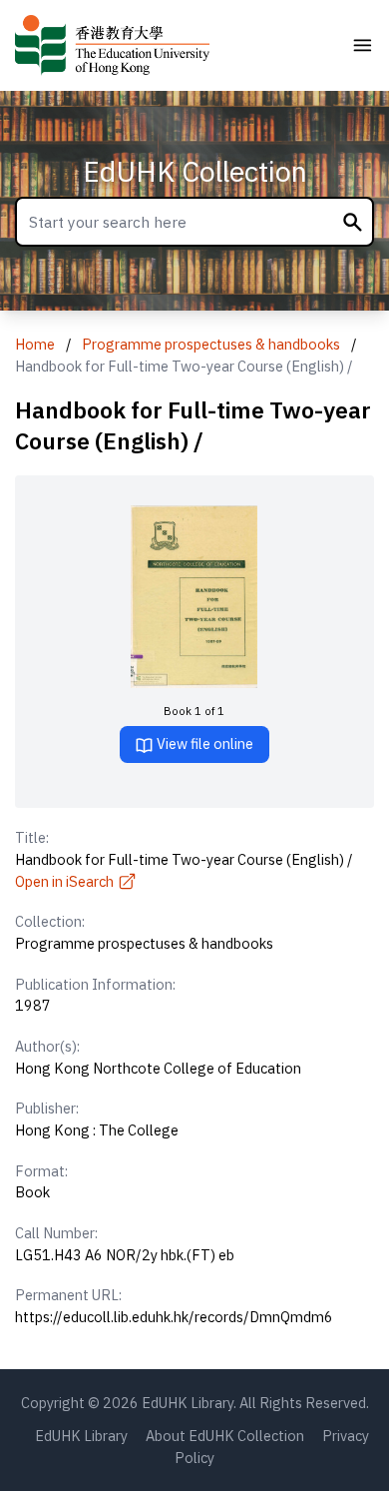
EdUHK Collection (195, 171)
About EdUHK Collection (225, 1435)
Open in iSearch (64, 881)
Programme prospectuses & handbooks (211, 344)
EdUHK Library (81, 1435)
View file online (203, 743)
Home (35, 344)
